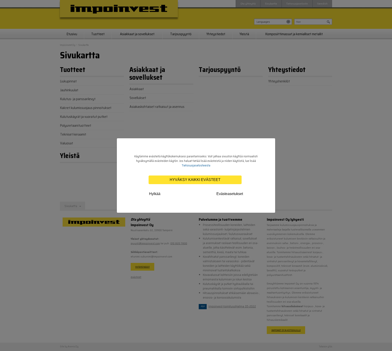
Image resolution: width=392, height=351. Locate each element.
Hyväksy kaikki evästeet (195, 180)
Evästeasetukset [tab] (229, 194)
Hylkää (154, 194)
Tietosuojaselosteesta (196, 165)
